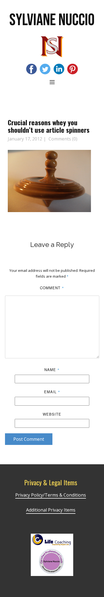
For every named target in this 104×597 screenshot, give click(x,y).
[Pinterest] (72, 69)
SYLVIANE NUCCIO (52, 20)
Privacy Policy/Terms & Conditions (50, 495)
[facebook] (31, 69)
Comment (52, 287)
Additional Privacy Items (50, 510)
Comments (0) (62, 139)
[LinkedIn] (59, 69)
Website (52, 414)
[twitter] (45, 69)
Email (52, 391)
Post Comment (28, 439)
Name (52, 369)
